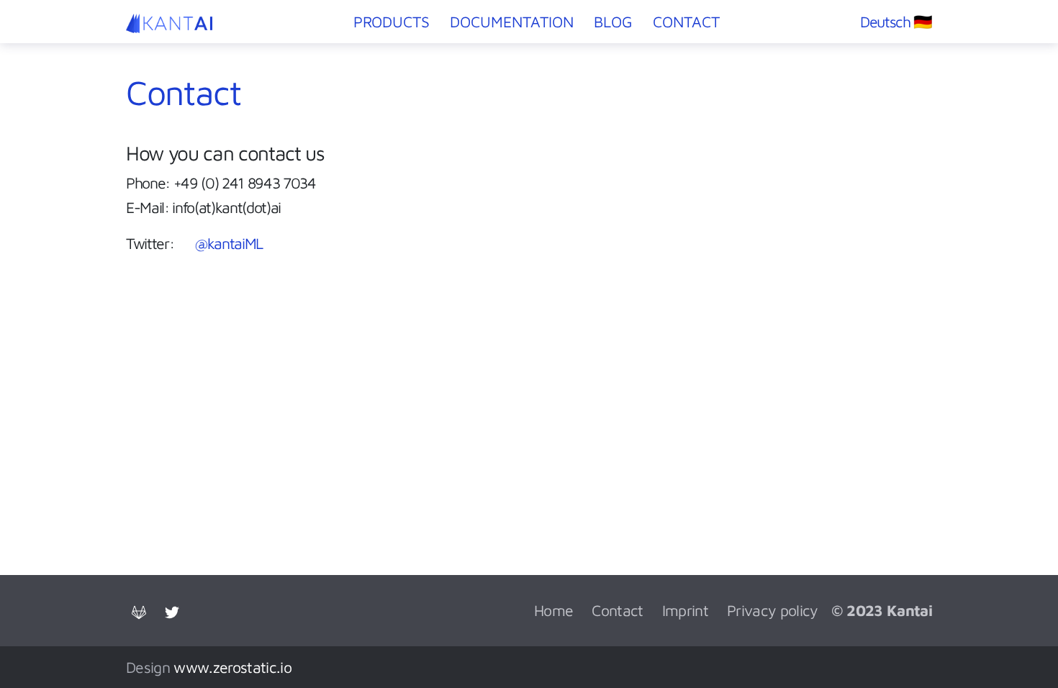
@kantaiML (228, 243)
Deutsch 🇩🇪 (896, 21)
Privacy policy (772, 610)
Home (553, 610)
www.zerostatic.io (232, 667)
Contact (617, 610)
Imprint (685, 610)
